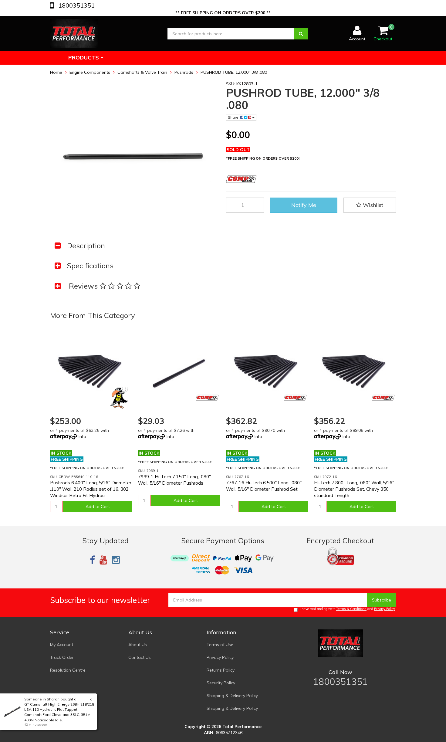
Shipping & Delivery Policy (232, 695)
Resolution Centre (68, 670)
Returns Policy (221, 670)
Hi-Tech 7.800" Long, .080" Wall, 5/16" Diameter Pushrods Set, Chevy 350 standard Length (354, 489)
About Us (137, 644)
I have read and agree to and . (348, 609)
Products (84, 57)
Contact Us (139, 657)
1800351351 (76, 5)
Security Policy (221, 683)
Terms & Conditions (351, 609)
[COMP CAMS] (207, 397)
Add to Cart (98, 506)
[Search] (301, 33)
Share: (234, 117)
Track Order (62, 657)
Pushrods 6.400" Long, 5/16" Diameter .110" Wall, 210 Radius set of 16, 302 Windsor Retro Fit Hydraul (90, 489)
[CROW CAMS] (119, 397)
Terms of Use (220, 644)
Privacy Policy (384, 609)
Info (82, 436)
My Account (61, 644)
